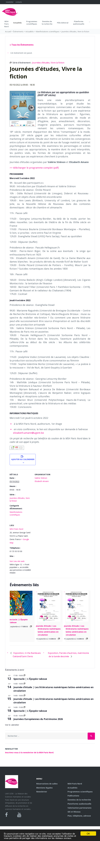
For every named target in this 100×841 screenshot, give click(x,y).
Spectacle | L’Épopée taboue (30, 678)
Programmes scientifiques (31, 22)
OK (88, 833)
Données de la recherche (79, 799)
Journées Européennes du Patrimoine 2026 (38, 719)
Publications (73, 795)
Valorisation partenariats (79, 808)
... (89, 21)
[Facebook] (6, 815)
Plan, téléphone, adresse (79, 816)
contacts (18, 2)
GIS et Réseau (74, 811)
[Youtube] (19, 815)
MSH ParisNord (6, 24)
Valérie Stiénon (41, 478)
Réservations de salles (47, 783)
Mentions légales (44, 787)
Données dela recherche (47, 22)
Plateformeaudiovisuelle (78, 22)
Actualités (17, 23)
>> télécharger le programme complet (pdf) (34, 167)
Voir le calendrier (12, 725)
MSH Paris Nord (16, 529)
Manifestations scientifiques (47, 31)
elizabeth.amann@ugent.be (28, 432)
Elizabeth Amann (42, 481)
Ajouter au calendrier (22, 459)
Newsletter (41, 791)
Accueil (8, 31)
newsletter (10, 2)
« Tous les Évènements (21, 44)
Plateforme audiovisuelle (79, 804)
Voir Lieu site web (17, 561)
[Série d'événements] (31, 626)
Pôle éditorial (62, 23)
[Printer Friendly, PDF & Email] (17, 447)
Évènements (18, 31)
